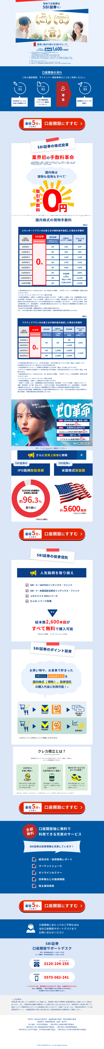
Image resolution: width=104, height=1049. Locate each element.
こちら (81, 215)
